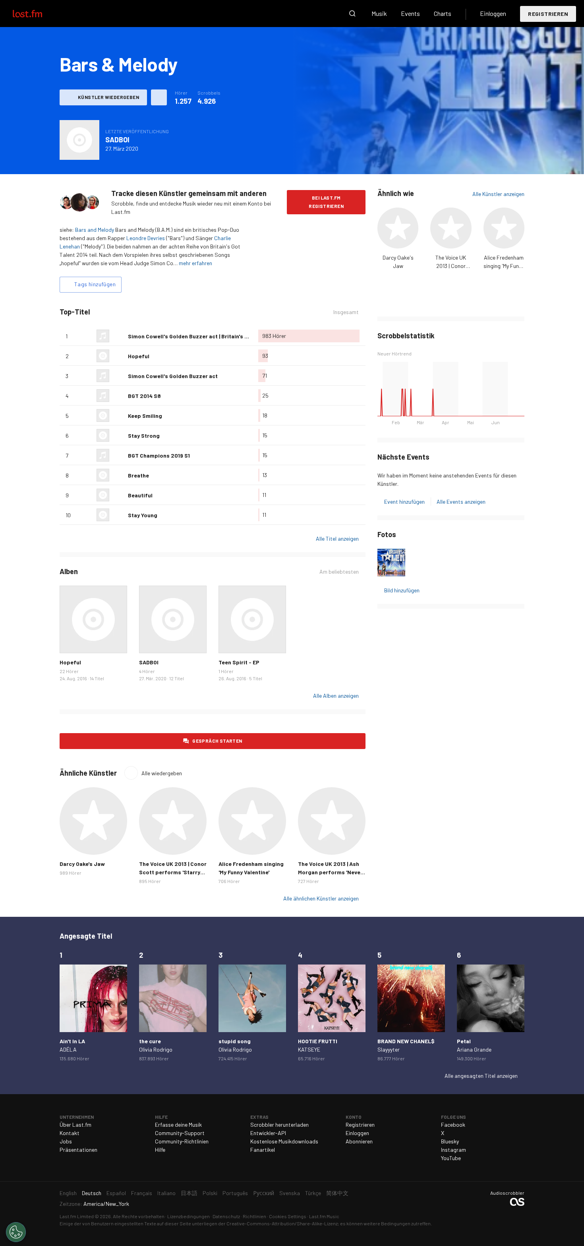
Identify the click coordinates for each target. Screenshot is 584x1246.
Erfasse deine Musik (178, 1124)
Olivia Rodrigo (155, 1049)
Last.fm (36, 13)
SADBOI (117, 139)
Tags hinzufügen (95, 284)
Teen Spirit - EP (239, 662)
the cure (150, 1041)
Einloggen (493, 13)
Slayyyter (388, 1049)
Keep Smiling (145, 415)
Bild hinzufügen (402, 590)
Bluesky (450, 1141)
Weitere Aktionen (159, 97)
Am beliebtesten (339, 572)
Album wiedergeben (79, 139)
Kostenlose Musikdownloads (284, 1141)
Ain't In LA (72, 1041)
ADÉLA (68, 1049)
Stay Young (142, 515)
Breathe (138, 475)
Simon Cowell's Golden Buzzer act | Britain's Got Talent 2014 (207, 336)
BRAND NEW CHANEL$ (406, 1041)
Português (235, 1193)
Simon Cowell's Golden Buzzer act (173, 376)
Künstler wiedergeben (108, 97)
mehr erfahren (195, 263)
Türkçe (313, 1193)
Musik (379, 13)
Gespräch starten (217, 740)
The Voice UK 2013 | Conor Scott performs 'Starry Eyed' (173, 872)
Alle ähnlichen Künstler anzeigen (321, 898)
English (68, 1193)
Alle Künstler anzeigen (498, 193)
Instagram (453, 1149)
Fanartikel (262, 1149)
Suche (352, 13)
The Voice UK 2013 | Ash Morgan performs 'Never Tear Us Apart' (330, 872)
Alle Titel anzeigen (337, 538)
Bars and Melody (94, 229)
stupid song (235, 1041)
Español (116, 1193)
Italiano (166, 1193)
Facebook (453, 1124)
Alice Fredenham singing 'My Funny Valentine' (503, 266)
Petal (464, 1041)
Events (410, 13)
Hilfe (160, 1149)
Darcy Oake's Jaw (82, 863)
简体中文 (337, 1193)
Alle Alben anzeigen (336, 695)
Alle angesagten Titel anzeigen (481, 1075)
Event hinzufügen (404, 501)
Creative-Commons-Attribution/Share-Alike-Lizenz (282, 1223)
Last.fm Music (324, 1216)
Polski (210, 1193)
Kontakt (69, 1133)
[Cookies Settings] (16, 1232)
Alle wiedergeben (161, 773)
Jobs (66, 1141)
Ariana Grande (474, 1049)
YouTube (451, 1158)
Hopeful (138, 356)
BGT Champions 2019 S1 (159, 455)
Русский (263, 1193)
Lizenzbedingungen (188, 1216)
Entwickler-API (268, 1133)
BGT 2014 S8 (144, 395)
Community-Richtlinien (182, 1141)
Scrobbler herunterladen (279, 1124)
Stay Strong (144, 435)
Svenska (289, 1193)
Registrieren (548, 13)
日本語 (189, 1193)
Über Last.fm (75, 1124)
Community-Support (180, 1133)
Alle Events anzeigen (461, 501)
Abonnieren (359, 1141)
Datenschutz (226, 1216)
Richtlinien (254, 1216)
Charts (442, 13)
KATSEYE (309, 1049)
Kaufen (72, 641)
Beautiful (140, 495)
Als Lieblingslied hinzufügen (118, 336)
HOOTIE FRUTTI (317, 1041)
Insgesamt (346, 312)
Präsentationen (78, 1149)
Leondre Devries (145, 238)
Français (141, 1193)
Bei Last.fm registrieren (326, 202)
